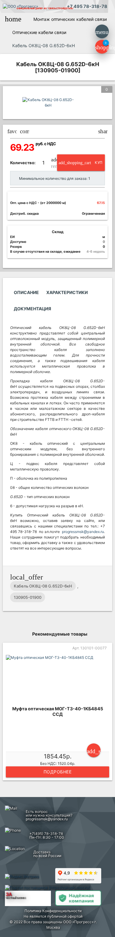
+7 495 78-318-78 (87, 6)
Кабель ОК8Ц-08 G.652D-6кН (43, 586)
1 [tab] (44, 789)
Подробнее (58, 771)
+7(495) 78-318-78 (46, 833)
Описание (26, 292)
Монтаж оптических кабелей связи (70, 19)
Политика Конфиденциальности (53, 911)
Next (109, 712)
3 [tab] (62, 789)
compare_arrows (24, 131)
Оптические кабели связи (39, 32)
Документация (32, 308)
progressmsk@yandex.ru (83, 531)
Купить (81, 165)
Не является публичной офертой (53, 916)
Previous (5, 712)
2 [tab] (53, 789)
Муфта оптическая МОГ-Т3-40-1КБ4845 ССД (57, 711)
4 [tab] (71, 789)
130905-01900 (27, 597)
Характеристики (67, 292)
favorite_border (12, 131)
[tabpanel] (57, 712)
